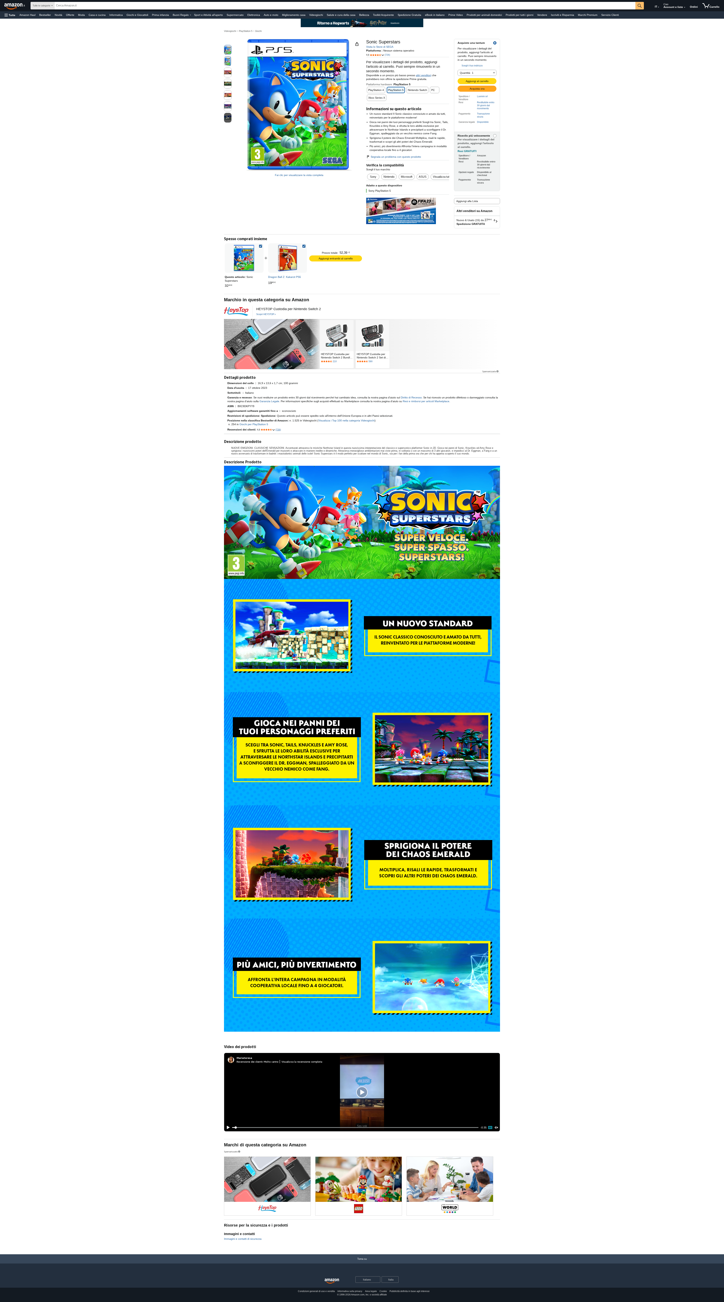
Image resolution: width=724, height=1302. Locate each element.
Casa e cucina (97, 14)
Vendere (542, 14)
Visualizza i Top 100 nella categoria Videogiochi (346, 420)
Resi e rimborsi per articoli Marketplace (426, 401)
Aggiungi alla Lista (467, 201)
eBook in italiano (435, 14)
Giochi (258, 31)
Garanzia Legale (269, 401)
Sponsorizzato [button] (489, 371)
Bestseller (45, 14)
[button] (10, 15)
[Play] (227, 1127)
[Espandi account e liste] (684, 7)
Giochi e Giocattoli (137, 14)
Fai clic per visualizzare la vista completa (299, 175)
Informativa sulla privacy (349, 1291)
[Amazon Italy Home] (332, 1281)
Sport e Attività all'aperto (208, 14)
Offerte (70, 14)
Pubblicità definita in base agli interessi (409, 1291)
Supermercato (235, 14)
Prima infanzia (160, 14)
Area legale (371, 1291)
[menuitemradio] (490, 1127)
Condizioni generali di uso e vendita (316, 1291)
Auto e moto (271, 14)
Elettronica (253, 14)
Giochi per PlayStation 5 (253, 424)
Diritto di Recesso (411, 397)
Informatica (116, 14)
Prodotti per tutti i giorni (519, 14)
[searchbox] (344, 5)
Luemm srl (482, 96)
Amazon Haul (27, 14)
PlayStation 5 (245, 31)
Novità (58, 14)
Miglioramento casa (293, 14)
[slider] (355, 1127)
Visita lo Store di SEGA (379, 46)
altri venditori (423, 75)
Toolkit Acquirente (383, 14)
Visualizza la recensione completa (301, 1061)
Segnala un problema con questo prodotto (396, 156)
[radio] (227, 50)
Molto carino (271, 1061)
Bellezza (364, 14)
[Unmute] (496, 1127)
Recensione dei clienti (249, 1061)
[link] (287, 258)
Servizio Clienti (610, 14)
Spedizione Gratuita (409, 14)
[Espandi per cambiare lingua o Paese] (658, 7)
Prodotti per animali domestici (484, 14)
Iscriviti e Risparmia (562, 14)
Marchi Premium (587, 14)
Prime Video (455, 14)
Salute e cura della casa (341, 14)
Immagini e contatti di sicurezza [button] (243, 1238)
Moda (81, 14)
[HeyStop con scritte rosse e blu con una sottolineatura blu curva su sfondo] (236, 311)
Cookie (383, 1291)
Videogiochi (316, 14)
